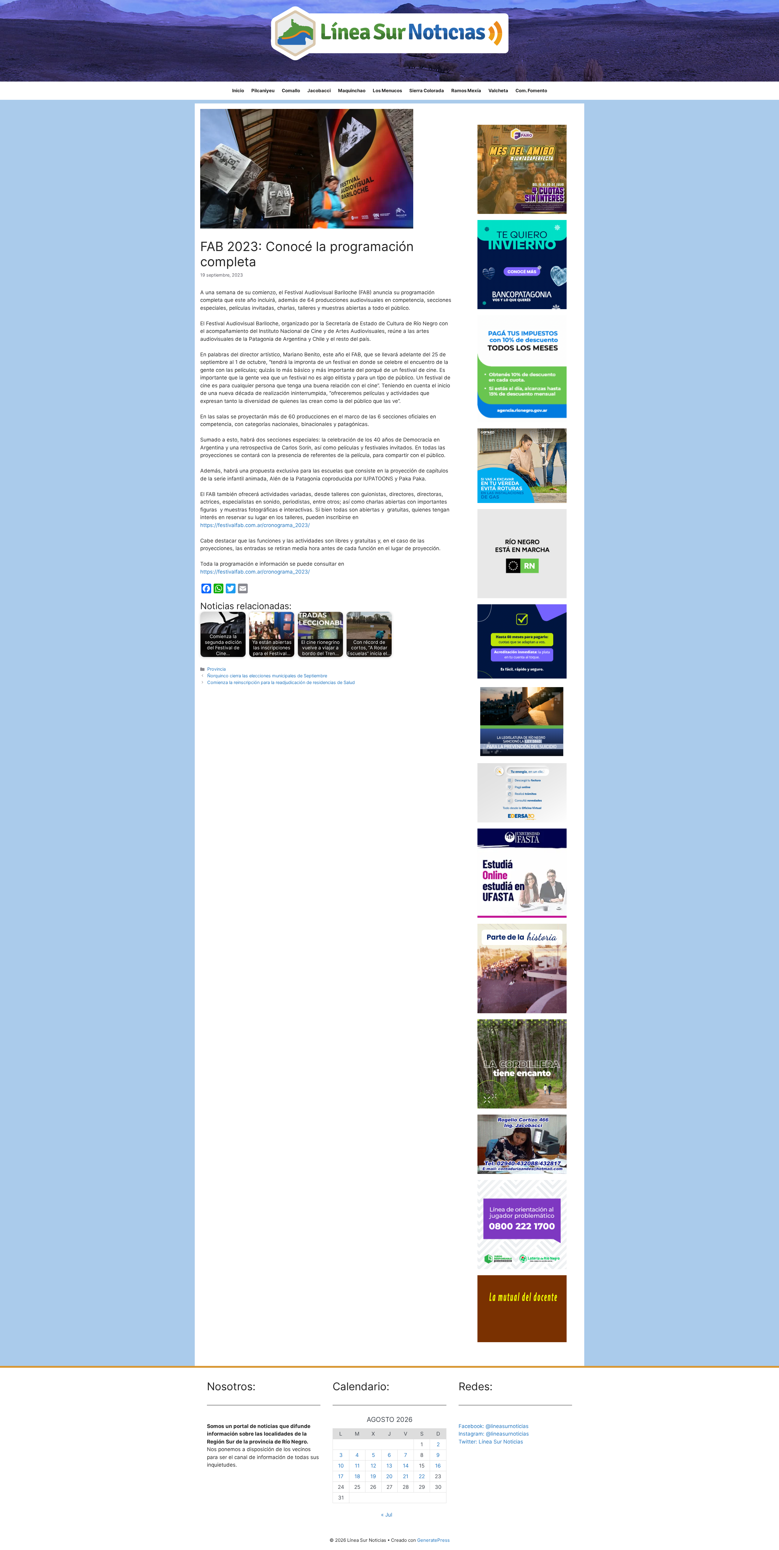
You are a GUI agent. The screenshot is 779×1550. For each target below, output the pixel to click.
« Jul (386, 1515)
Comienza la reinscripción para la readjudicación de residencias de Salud (281, 682)
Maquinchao (351, 90)
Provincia (216, 669)
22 (422, 1476)
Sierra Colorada (426, 90)
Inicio (238, 90)
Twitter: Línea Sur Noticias (491, 1442)
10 (341, 1466)
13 (389, 1466)
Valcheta (498, 90)
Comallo (291, 90)
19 (373, 1476)
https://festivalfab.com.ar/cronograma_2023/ (255, 525)
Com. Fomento (531, 90)
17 (341, 1476)
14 (406, 1466)
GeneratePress (433, 1540)
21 (405, 1476)
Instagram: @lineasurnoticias (494, 1434)
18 (357, 1476)
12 (373, 1466)
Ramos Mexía (466, 90)
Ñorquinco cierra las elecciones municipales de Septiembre (267, 675)
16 (438, 1466)
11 (357, 1466)
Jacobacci (319, 90)
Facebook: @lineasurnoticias (494, 1426)
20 (389, 1476)
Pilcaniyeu (262, 90)
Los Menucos (387, 90)
